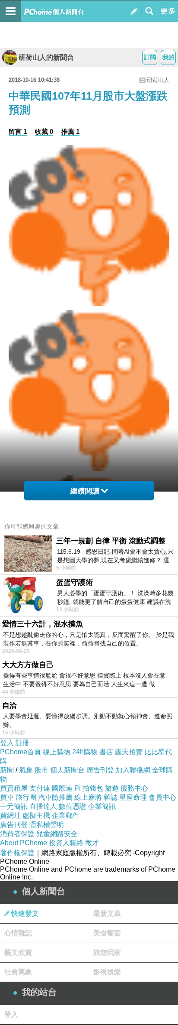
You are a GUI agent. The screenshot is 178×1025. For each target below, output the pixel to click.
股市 (41, 770)
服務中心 (134, 788)
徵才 (92, 843)
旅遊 (112, 788)
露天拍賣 (129, 752)
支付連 (39, 788)
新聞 (7, 770)
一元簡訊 (14, 806)
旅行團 (26, 797)
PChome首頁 (20, 752)
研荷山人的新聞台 (46, 57)
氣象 (26, 770)
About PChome (23, 843)
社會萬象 (18, 972)
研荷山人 (158, 80)
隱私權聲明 (46, 824)
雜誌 (111, 797)
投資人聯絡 (66, 843)
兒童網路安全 (57, 833)
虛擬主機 (36, 815)
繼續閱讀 (85, 491)
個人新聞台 (67, 770)
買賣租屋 (14, 788)
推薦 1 (70, 131)
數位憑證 (72, 806)
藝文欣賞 (18, 952)
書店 (106, 752)
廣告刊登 (100, 770)
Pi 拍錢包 (88, 788)
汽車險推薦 (55, 797)
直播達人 (43, 806)
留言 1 (18, 131)
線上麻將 (88, 797)
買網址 (10, 815)
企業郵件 (65, 815)
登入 (7, 742)
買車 (7, 797)
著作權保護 (17, 852)
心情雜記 (18, 933)
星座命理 (133, 797)
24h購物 (85, 752)
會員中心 (162, 797)
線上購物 (56, 752)
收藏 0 (44, 131)
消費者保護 (17, 833)
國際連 (62, 788)
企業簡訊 (102, 806)
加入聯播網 (133, 770)
